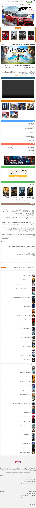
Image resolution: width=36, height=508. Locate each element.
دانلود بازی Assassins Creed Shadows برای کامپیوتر (25, 319)
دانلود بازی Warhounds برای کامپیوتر (31, 504)
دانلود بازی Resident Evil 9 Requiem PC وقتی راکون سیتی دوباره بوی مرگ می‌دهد (22, 284)
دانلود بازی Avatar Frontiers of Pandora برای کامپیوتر (25, 425)
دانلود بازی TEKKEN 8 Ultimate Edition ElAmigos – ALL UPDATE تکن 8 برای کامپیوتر (21, 297)
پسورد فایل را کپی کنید (30, 150)
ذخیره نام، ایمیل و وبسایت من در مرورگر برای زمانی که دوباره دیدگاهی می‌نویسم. (24, 267)
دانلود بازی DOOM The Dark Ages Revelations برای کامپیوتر (24, 315)
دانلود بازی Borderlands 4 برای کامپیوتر (27, 346)
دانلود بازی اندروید (22, 1)
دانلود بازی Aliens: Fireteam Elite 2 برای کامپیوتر (29, 493)
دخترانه (14, 237)
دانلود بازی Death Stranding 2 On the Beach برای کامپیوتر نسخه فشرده (23, 310)
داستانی (33, 237)
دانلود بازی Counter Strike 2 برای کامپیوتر (27, 376)
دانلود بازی (11, 72)
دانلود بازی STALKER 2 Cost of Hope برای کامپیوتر (26, 279)
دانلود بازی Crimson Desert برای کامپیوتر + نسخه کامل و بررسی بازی (24, 421)
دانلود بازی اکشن (25, 234)
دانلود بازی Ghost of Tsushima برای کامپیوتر (26, 337)
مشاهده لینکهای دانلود (18, 176)
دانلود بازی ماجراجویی (18, 237)
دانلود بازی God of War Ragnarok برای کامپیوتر (26, 355)
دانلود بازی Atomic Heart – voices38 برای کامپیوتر (26, 430)
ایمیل (17, 263)
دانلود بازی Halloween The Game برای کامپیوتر (29, 481)
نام (34, 263)
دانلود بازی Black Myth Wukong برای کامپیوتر (26, 359)
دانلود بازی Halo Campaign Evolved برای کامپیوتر (26, 372)
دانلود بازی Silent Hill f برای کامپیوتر (27, 306)
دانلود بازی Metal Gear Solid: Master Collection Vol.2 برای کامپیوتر (27, 477)
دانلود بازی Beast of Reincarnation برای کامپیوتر (26, 381)
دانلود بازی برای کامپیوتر (29, 1)
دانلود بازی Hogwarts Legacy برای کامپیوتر (27, 333)
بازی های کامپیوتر (30, 234)
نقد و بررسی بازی (17, 1)
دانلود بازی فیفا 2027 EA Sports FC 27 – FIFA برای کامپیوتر (28, 495)
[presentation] (33, 16)
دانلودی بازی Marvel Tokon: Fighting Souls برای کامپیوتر (28, 485)
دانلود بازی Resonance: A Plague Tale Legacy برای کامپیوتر (28, 483)
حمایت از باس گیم (30, 2)
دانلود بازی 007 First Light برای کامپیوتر (27, 324)
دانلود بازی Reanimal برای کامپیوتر (28, 412)
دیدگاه (34, 255)
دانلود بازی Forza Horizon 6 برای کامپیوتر (27, 275)
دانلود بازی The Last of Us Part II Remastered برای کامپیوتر (24, 328)
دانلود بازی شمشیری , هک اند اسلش (24, 237)
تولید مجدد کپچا (24, 177)
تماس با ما (8, 1)
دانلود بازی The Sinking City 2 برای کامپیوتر (30, 488)
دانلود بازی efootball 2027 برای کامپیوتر (27, 385)
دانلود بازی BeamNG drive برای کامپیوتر (27, 390)
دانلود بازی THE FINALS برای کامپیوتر (27, 416)
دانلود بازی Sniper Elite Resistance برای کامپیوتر (26, 350)
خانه (33, 234)
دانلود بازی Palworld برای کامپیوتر (28, 399)
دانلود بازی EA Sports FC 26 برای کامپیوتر (27, 443)
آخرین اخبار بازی (12, 1)
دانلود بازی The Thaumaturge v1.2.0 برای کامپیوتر (29, 502)
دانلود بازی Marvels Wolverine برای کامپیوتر (30, 479)
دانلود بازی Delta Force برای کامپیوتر (27, 439)
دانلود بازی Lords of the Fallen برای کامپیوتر (26, 434)
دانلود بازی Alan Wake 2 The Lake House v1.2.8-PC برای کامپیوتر (24, 288)
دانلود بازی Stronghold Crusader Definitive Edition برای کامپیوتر (24, 394)
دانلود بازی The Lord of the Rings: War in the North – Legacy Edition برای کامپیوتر (22, 403)
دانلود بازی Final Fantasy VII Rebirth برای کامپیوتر (26, 452)
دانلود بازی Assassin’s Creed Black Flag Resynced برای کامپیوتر (24, 293)
